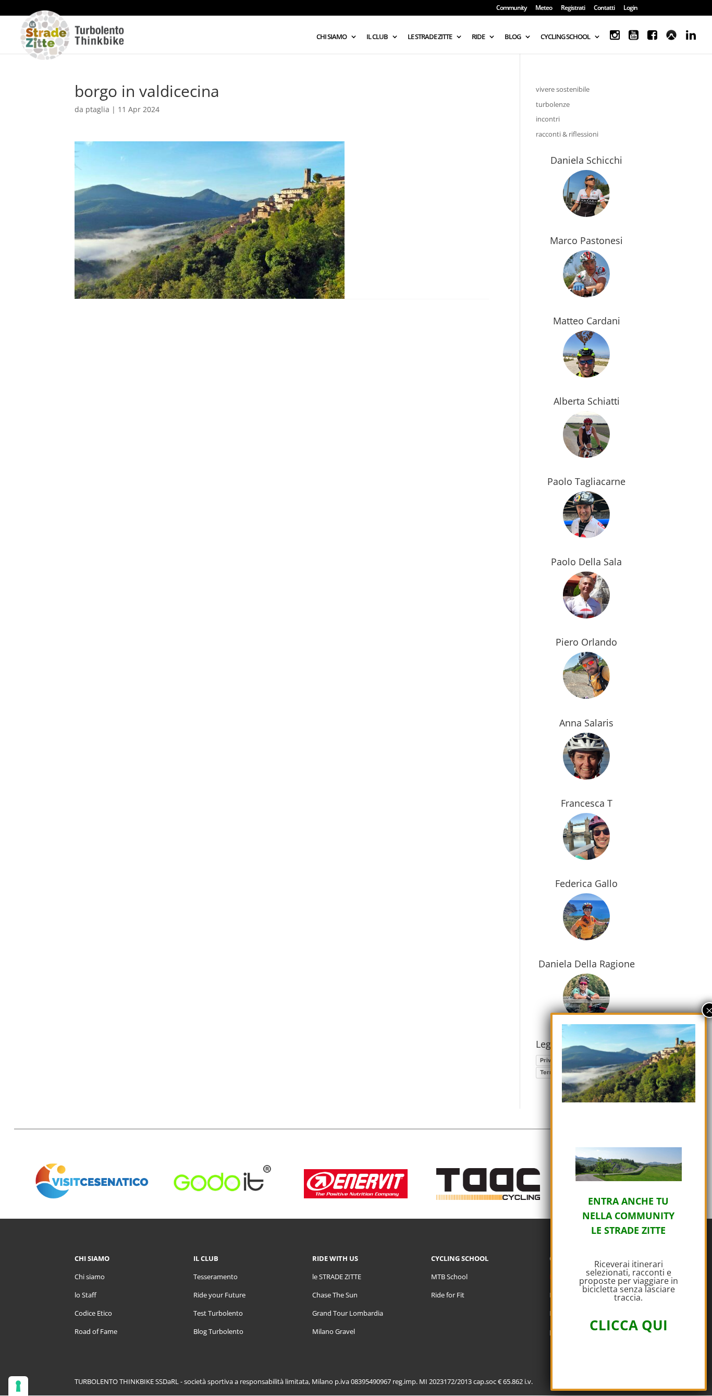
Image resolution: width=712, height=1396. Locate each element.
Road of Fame (96, 1331)
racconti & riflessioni (567, 134)
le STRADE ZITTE (336, 1276)
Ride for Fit (447, 1295)
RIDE (478, 37)
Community (511, 8)
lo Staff (85, 1295)
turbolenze (553, 104)
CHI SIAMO (331, 37)
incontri (548, 119)
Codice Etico (93, 1313)
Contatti (604, 8)
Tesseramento (215, 1276)
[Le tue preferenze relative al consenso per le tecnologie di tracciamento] (18, 1386)
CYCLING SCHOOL (565, 37)
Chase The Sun (335, 1295)
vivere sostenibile (563, 89)
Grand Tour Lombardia (347, 1313)
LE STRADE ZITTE (430, 37)
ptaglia (97, 109)
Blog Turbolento (218, 1331)
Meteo (543, 8)
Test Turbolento (218, 1313)
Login (630, 8)
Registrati (573, 8)
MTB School (449, 1276)
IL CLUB (377, 37)
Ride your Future (219, 1295)
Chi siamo (90, 1276)
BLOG (513, 37)
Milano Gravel (333, 1331)
